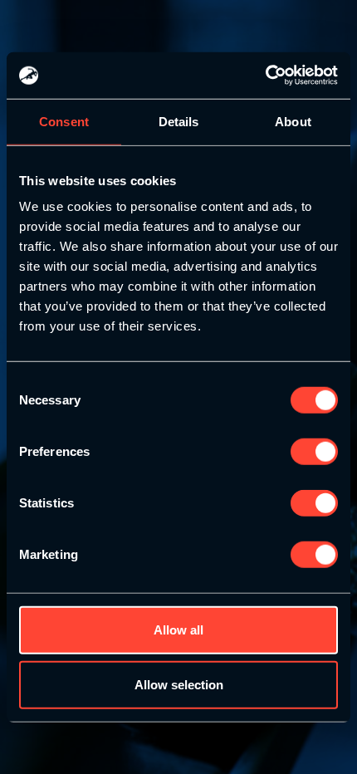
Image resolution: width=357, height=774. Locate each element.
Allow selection (178, 684)
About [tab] (293, 121)
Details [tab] (179, 121)
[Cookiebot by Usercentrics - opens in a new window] (265, 75)
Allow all (178, 630)
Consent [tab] (64, 121)
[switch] (314, 451)
